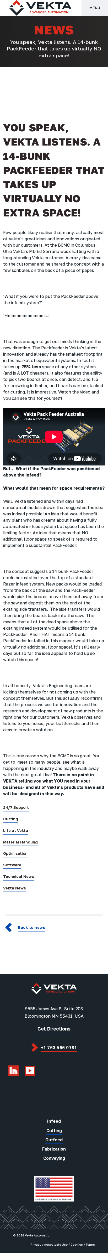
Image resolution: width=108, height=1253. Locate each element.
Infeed (54, 1121)
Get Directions (54, 1029)
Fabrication (54, 1149)
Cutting (10, 819)
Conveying (54, 1158)
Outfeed (54, 1139)
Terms (90, 1244)
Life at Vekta (15, 830)
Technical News (18, 876)
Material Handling (20, 842)
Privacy (35, 1244)
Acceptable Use (56, 1244)
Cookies (77, 1244)
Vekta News (14, 888)
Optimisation (15, 853)
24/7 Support (16, 807)
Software (12, 865)
